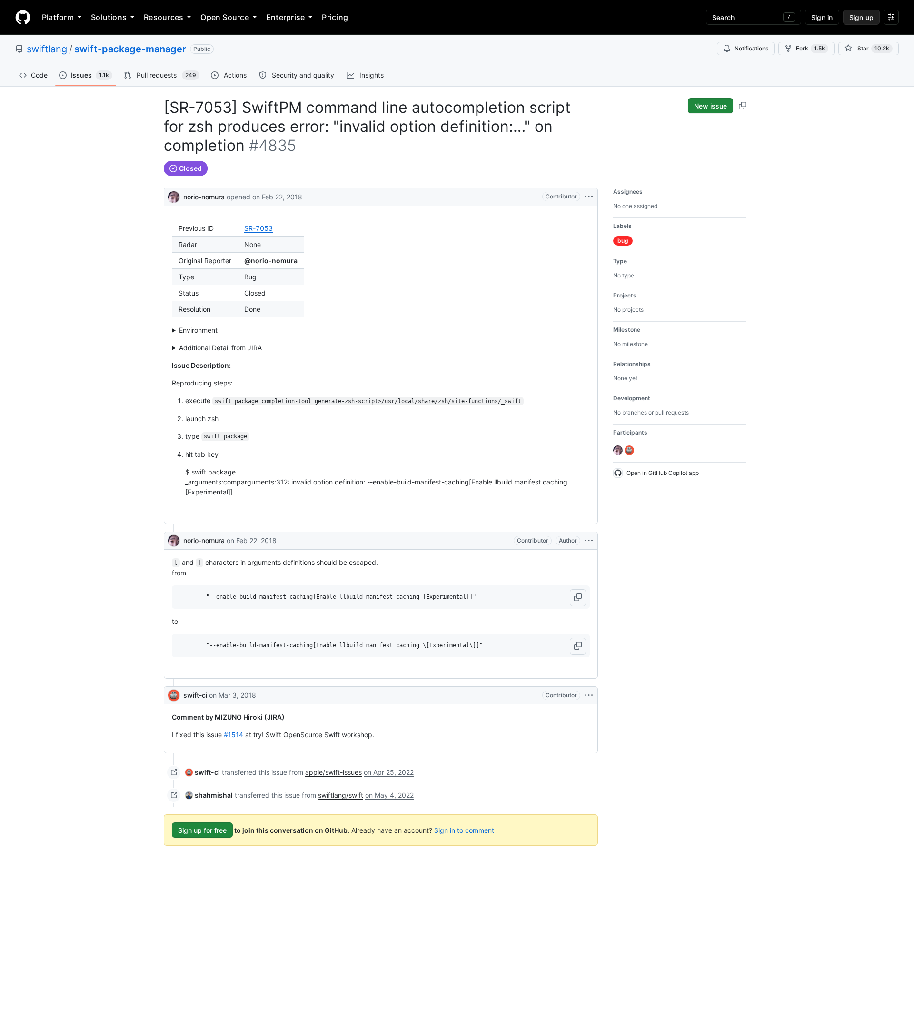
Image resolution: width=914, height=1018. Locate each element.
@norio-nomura (271, 261)
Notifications (751, 48)
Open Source (224, 17)
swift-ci (195, 695)
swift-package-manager (130, 49)
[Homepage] (22, 17)
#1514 (233, 735)
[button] (578, 597)
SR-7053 (258, 228)
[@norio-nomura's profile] (173, 196)
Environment (198, 330)
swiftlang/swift (340, 795)
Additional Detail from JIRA (220, 348)
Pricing (335, 17)
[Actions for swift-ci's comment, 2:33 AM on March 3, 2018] (589, 695)
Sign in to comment (464, 830)
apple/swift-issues (333, 772)
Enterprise (285, 17)
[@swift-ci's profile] (173, 695)
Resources (163, 17)
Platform (58, 17)
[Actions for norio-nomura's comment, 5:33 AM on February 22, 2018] (589, 540)
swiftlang (47, 49)
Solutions (109, 17)
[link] (202, 772)
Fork (810, 48)
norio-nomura (204, 197)
